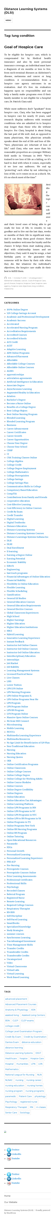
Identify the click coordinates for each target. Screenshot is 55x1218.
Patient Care (25, 1096)
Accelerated (13, 324)
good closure (9, 283)
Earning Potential (16, 558)
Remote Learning (16, 901)
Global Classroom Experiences (23, 612)
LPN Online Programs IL (19, 695)
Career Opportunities (18, 439)
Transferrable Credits (18, 955)
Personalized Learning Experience (25, 858)
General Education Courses (21, 602)
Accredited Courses (17, 335)
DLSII (9, 544)
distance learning (14, 1047)
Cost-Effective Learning (19, 504)
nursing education (14, 1085)
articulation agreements (19, 378)
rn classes (41, 1107)
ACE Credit (12, 342)
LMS (9, 681)
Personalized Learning (18, 854)
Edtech (10, 566)
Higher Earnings (15, 620)
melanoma (8, 289)
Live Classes (13, 677)
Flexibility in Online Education (22, 584)
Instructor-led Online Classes (22, 645)
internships (13, 659)
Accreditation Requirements (21, 331)
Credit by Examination (35, 1037)
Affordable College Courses (21, 363)
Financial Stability (16, 580)
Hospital (9, 1064)
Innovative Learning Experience (23, 638)
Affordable (12, 360)
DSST (38, 1053)
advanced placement (16, 999)
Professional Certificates (19, 880)
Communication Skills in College (24, 486)
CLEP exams (27, 1020)
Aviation (11, 396)
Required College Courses (20, 905)
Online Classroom (16, 768)
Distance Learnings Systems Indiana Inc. (28, 537)
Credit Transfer (15, 515)
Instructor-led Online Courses (22, 649)
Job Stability (13, 667)
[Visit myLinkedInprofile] (9, 1154)
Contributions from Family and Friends (27, 497)
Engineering (13, 569)
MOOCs (11, 732)
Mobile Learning (15, 728)
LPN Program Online (17, 706)
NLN (39, 1075)
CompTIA (12, 493)
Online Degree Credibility (20, 789)
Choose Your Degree (17, 443)
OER (9, 760)
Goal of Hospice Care (23, 47)
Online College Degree (18, 775)
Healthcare (11, 1058)
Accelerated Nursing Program (22, 327)
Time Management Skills (20, 944)
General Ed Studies (16, 598)
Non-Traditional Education (20, 746)
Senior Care (11, 1112)
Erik (9, 278)
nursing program (14, 1091)
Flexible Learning (16, 587)
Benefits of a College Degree (21, 407)
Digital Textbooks (16, 522)
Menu (8, 20)
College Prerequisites (18, 475)
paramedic (10, 1096)
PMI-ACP (11, 861)
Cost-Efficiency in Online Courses (24, 508)
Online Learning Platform (20, 804)
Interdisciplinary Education (21, 656)
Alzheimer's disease (12, 281)
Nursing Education (16, 753)
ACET (9, 345)
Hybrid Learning (15, 634)
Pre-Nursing (13, 865)
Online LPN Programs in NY (21, 811)
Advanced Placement (17, 356)
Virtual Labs (13, 970)
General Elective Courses (20, 609)
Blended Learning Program (21, 421)
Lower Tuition (14, 685)
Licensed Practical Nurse (19, 674)
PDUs (9, 847)
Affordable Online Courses (20, 367)
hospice (19, 283)
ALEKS (10, 371)
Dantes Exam (12, 1042)
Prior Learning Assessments (21, 876)
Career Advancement (17, 428)
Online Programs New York (21, 825)
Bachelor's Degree (16, 400)
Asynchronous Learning (19, 389)
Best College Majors (17, 410)
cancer (24, 281)
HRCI (9, 630)
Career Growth (14, 436)
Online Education (16, 797)
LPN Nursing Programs (19, 692)
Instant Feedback (15, 641)
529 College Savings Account (21, 313)
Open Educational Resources (21, 840)
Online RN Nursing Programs (22, 829)
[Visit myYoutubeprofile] (9, 1158)
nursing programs (35, 1091)
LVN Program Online (17, 713)
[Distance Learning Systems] (27, 1132)
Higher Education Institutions (22, 627)
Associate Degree (16, 385)
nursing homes (34, 1085)
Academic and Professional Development (28, 317)
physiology (40, 1096)
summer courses (15, 934)
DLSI (9, 540)
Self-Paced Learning (17, 919)
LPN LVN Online (15, 688)
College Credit (14, 464)
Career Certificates (16, 432)
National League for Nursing (19, 1075)
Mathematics (11, 1069)
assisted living (12, 1015)
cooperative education (18, 501)
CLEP (15, 1020)
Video (10, 963)
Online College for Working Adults (24, 778)
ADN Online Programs (18, 353)
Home (7, 1196)
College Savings (15, 479)
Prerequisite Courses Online (21, 872)
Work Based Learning (18, 977)
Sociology (25, 1112)
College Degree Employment (21, 468)
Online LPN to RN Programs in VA (24, 818)
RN (31, 1107)
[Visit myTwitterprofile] (9, 1150)
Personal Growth (15, 851)
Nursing (11, 750)
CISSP (10, 450)
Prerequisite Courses (18, 869)
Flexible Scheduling (17, 591)
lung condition (38, 286)
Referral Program (16, 894)
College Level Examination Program (23, 1031)
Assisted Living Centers (33, 1015)
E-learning (12, 551)
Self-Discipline (14, 916)
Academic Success (16, 320)
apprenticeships (15, 374)
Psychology (13, 887)
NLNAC (9, 1080)
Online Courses (15, 786)
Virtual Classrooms (17, 966)
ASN (33, 1010)
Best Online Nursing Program (22, 414)
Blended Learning (16, 418)
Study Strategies (15, 930)
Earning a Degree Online (19, 555)
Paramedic (12, 843)
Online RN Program (17, 833)
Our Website (10, 1202)
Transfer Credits (15, 948)
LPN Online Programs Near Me (22, 699)
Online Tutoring (15, 836)
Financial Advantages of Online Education (28, 576)
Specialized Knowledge (19, 926)
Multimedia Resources (18, 739)
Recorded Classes (16, 890)
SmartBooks (13, 923)
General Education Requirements (24, 605)
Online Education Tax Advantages (24, 800)
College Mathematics (18, 472)
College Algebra (15, 461)
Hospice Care (29, 283)
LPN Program (13, 703)
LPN (33, 1064)
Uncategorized (35, 278)
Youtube (16, 1158)
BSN (7, 1020)
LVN (40, 1064)
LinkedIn (16, 1154)
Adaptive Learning (16, 349)
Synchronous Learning (18, 937)
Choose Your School (17, 446)
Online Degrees (15, 793)
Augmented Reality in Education (23, 392)
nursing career (33, 1080)
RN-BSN (11, 912)
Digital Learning (15, 519)
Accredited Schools (17, 338)
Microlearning (14, 724)
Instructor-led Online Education (23, 652)
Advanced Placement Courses (20, 1004)
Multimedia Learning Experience (24, 735)
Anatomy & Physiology (16, 1010)
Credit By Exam (15, 511)
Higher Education (16, 623)
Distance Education (17, 526)
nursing (19, 1080)
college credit (12, 1026)
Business (11, 425)
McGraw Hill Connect (18, 721)
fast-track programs (17, 573)
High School (13, 616)
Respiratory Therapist (18, 908)
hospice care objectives (21, 286)
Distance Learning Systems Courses (25, 533)
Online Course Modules (19, 782)
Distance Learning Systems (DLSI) (18, 1210)
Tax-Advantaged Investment (21, 941)
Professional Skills (16, 883)
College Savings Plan (17, 483)
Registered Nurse (16, 898)
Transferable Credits (17, 952)
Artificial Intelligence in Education (25, 381)
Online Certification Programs (22, 764)
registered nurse (28, 1102)
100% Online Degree (17, 309)
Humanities (22, 1064)
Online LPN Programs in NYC (22, 815)
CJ (8, 454)
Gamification (13, 594)
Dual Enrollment (15, 547)
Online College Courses (19, 771)
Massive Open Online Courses (22, 717)
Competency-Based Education (22, 490)
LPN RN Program (15, 710)
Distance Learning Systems (21, 529)
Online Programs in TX (19, 822)
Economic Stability (16, 562)
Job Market (12, 663)
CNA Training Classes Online (22, 457)
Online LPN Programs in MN (21, 807)
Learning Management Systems (23, 670)
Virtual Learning (15, 973)
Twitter (15, 1150)
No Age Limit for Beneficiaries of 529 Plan (28, 742)
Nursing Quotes (15, 757)
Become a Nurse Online (19, 403)
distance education (31, 1042)
